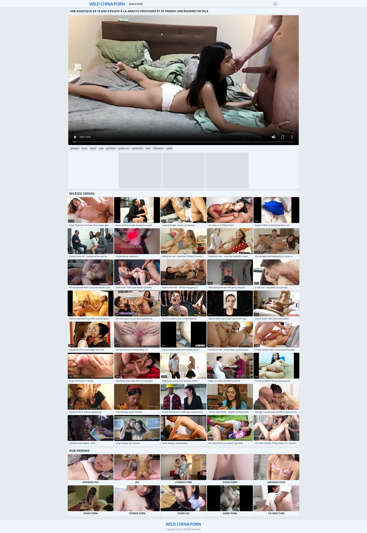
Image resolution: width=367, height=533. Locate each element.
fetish (93, 148)
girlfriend (110, 148)
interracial (158, 148)
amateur (75, 148)
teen (148, 148)
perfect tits (137, 148)
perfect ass (124, 148)
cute (101, 148)
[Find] (275, 4)
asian (84, 148)
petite (169, 148)
